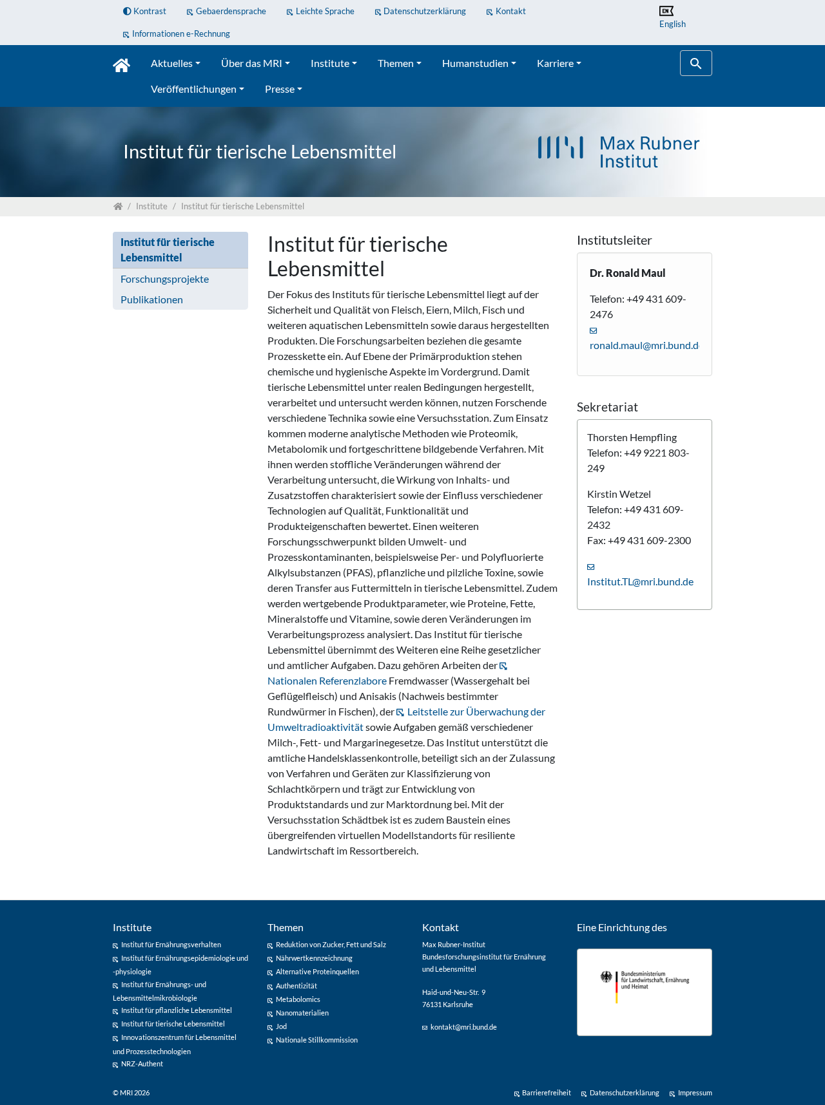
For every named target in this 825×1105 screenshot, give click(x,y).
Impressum (695, 1092)
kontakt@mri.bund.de (464, 1027)
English (672, 24)
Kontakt (511, 11)
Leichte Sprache (325, 11)
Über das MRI (251, 63)
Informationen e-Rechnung (181, 33)
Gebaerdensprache (231, 11)
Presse (280, 88)
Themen (396, 63)
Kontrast (148, 11)
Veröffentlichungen (194, 88)
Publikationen (152, 299)
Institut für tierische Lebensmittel (168, 249)
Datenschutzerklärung (424, 11)
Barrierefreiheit (546, 1092)
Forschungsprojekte (165, 278)
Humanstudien (475, 63)
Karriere (555, 63)
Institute (330, 63)
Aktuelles (172, 63)
